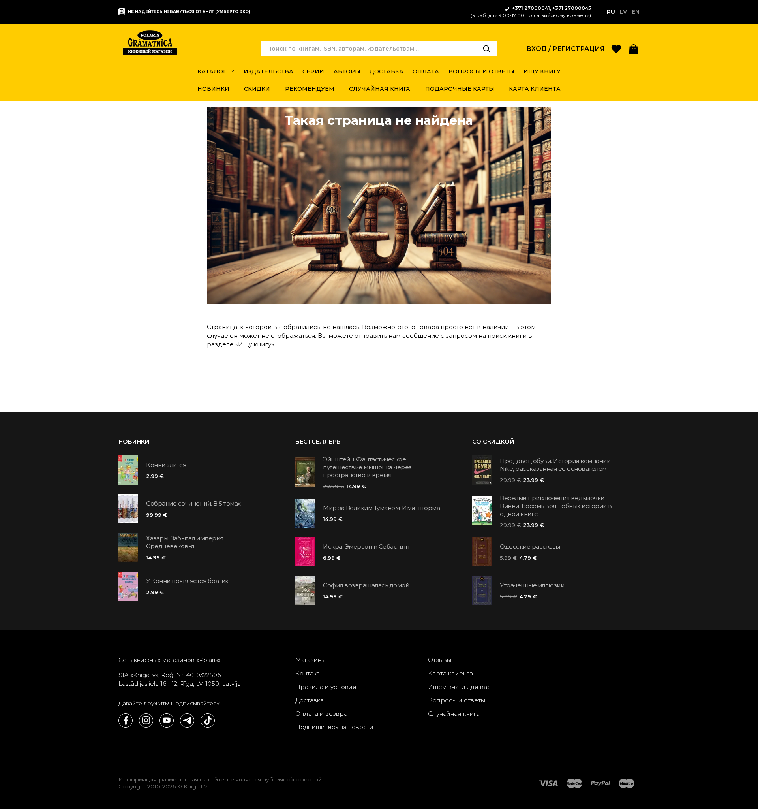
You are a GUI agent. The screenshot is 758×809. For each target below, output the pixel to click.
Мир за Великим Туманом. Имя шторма (381, 508)
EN (636, 11)
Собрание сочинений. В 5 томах (193, 503)
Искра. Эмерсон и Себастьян (366, 546)
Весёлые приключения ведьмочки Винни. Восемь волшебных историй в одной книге (556, 505)
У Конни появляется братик (187, 581)
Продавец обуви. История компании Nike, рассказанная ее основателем (555, 464)
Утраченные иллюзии (532, 585)
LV (623, 11)
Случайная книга (454, 713)
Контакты (309, 673)
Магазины (310, 660)
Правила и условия (325, 686)
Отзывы (439, 660)
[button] (634, 48)
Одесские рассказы (530, 546)
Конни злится (166, 464)
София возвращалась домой (366, 585)
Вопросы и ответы (456, 700)
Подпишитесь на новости (334, 727)
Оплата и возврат (322, 713)
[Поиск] (486, 48)
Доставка (309, 700)
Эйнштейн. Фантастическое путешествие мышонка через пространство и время (367, 467)
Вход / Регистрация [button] (565, 49)
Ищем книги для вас (459, 686)
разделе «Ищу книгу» (240, 344)
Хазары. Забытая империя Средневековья (184, 542)
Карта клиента (450, 673)
